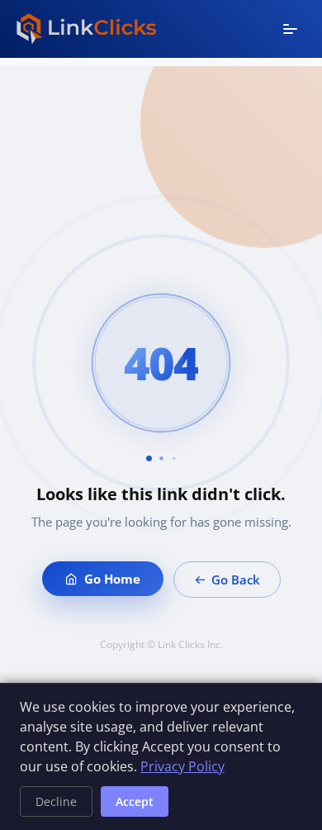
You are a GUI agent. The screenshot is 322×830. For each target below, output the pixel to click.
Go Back (235, 579)
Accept (135, 801)
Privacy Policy (182, 766)
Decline (56, 801)
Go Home (112, 578)
